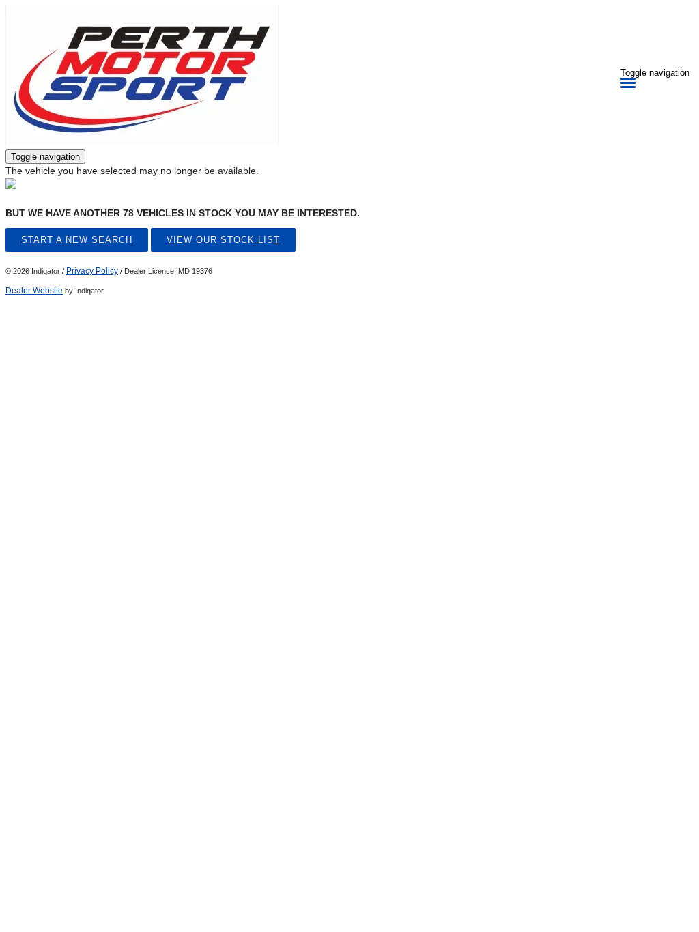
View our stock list (223, 240)
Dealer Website (34, 290)
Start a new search (76, 240)
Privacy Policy (92, 271)
